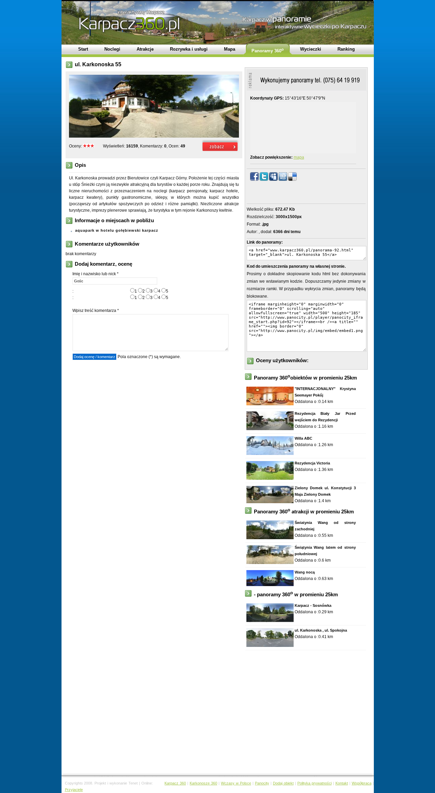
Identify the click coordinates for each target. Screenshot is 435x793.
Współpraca (361, 783)
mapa (299, 157)
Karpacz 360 (175, 783)
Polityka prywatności (314, 783)
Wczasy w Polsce (236, 783)
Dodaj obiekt (283, 783)
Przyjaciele (74, 790)
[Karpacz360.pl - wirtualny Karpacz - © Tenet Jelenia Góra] (220, 151)
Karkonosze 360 (203, 783)
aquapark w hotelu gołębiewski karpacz (116, 230)
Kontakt (341, 783)
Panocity (262, 783)
